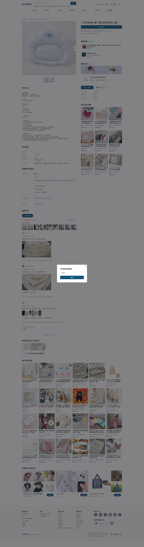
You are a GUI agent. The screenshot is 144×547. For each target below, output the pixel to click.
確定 (72, 277)
